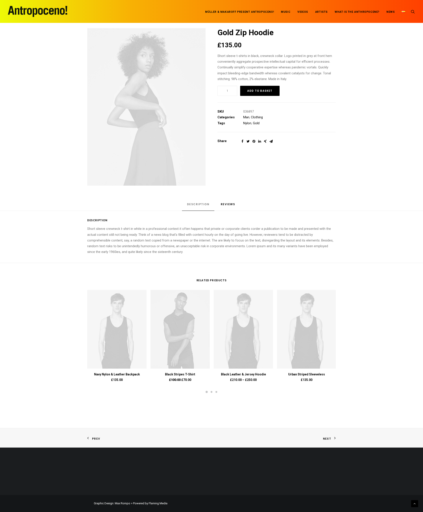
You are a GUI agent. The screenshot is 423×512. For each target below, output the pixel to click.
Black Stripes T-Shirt (180, 374)
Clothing (257, 117)
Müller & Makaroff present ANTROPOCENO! (239, 11)
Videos (302, 11)
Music (285, 11)
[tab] (198, 206)
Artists (321, 11)
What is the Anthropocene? (357, 11)
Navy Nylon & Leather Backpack (117, 374)
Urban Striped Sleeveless (306, 374)
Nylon (247, 123)
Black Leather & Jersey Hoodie (243, 374)
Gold (256, 123)
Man (246, 117)
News (390, 11)
